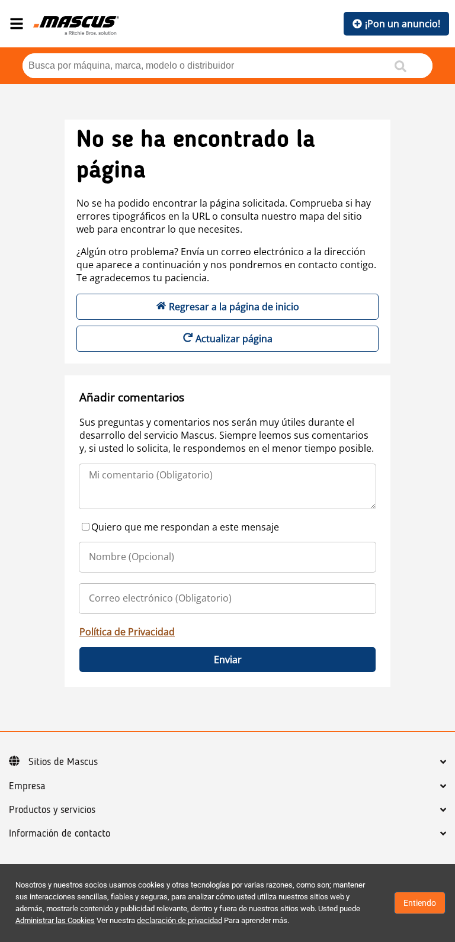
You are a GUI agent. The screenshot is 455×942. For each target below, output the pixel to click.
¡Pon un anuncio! (402, 23)
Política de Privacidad (127, 631)
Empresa (27, 786)
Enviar (228, 659)
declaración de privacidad (179, 920)
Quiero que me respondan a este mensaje (185, 526)
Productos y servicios (52, 810)
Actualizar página (234, 338)
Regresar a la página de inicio (234, 306)
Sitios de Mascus (63, 762)
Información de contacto (59, 833)
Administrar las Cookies (55, 920)
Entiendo (419, 903)
